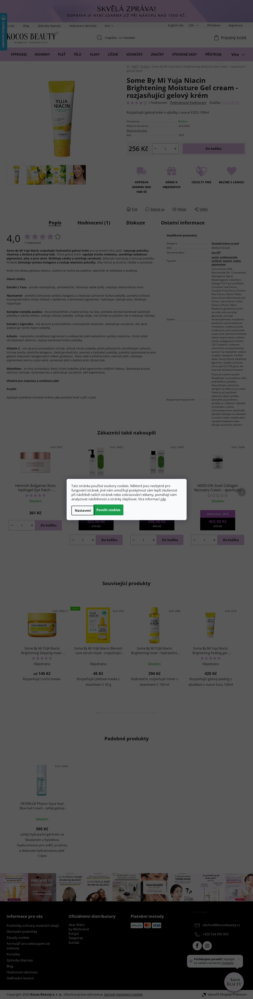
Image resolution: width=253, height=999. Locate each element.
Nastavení (83, 510)
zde (163, 499)
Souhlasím (108, 510)
